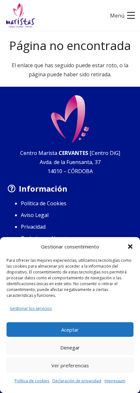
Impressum (115, 381)
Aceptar (70, 329)
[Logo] (20, 16)
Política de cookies (32, 381)
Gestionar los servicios (31, 308)
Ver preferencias (70, 365)
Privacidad (33, 226)
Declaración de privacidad (76, 381)
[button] (130, 246)
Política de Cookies (43, 203)
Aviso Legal (35, 215)
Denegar (70, 347)
